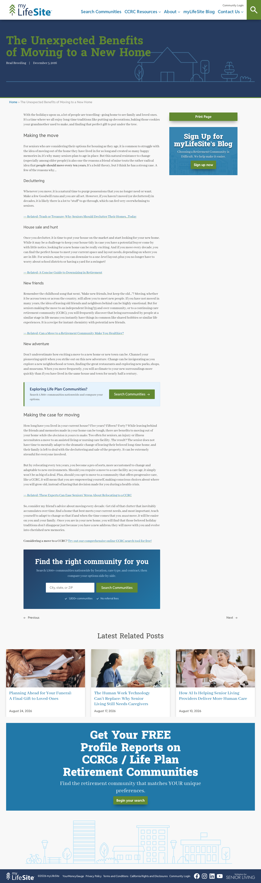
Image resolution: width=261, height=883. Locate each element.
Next (229, 618)
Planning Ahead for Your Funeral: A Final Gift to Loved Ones (40, 695)
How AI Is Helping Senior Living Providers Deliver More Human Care (213, 695)
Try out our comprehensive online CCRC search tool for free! (110, 541)
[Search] (254, 10)
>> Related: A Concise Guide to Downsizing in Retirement (63, 273)
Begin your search (130, 800)
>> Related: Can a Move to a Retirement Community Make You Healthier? (74, 333)
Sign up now (203, 165)
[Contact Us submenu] (242, 11)
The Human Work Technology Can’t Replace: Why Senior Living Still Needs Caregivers (122, 698)
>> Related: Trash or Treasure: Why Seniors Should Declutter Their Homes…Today (80, 217)
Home (13, 102)
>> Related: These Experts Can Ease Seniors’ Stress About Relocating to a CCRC (78, 495)
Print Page (203, 116)
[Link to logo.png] (240, 876)
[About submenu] (179, 11)
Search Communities (132, 394)
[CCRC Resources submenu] (159, 11)
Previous (33, 618)
